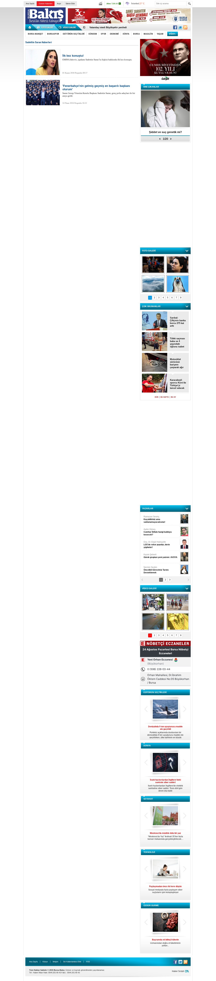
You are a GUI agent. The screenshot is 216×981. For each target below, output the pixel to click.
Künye (45, 962)
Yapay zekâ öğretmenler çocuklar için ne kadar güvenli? (165, 890)
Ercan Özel (155, 543)
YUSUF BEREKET (155, 518)
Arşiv (59, 4)
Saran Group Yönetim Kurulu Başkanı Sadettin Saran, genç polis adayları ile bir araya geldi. (98, 90)
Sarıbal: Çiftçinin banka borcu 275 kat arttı (178, 321)
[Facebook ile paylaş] (175, 27)
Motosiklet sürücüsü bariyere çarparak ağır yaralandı (177, 363)
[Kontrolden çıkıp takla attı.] (153, 621)
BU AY (173, 397)
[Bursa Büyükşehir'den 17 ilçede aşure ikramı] (153, 602)
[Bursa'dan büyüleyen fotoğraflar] (153, 284)
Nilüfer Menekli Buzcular (156, 532)
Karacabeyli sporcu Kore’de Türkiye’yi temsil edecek (178, 384)
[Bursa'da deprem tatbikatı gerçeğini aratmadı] (153, 264)
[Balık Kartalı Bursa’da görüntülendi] (177, 284)
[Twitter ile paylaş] (180, 27)
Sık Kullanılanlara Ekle (72, 962)
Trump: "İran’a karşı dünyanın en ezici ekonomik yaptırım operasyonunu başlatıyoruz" (165, 785)
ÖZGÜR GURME (151, 905)
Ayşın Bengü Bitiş (154, 568)
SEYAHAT (148, 799)
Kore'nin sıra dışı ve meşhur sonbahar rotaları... (165, 836)
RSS (88, 962)
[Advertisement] (205, 59)
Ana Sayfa (30, 4)
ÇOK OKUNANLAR (151, 306)
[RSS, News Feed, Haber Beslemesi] (185, 27)
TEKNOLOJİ (149, 852)
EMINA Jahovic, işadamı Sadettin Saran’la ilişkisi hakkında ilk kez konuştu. (97, 57)
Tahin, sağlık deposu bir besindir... (165, 941)
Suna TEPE (161, 555)
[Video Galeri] (67, 27)
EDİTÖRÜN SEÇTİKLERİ (155, 692)
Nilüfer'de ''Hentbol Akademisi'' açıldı (108, 27)
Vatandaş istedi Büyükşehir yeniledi (165, 132)
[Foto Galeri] (46, 27)
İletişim (55, 962)
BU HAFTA (164, 397)
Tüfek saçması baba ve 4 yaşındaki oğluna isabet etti (177, 342)
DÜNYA (147, 745)
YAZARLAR (147, 508)
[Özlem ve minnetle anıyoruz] (177, 264)
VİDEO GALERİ (149, 588)
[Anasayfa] (30, 27)
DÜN (156, 397)
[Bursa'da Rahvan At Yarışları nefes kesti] (177, 602)
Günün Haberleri (45, 4)
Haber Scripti (178, 971)
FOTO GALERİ (149, 251)
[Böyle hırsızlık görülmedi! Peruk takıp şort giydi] (177, 621)
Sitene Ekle (70, 4)
